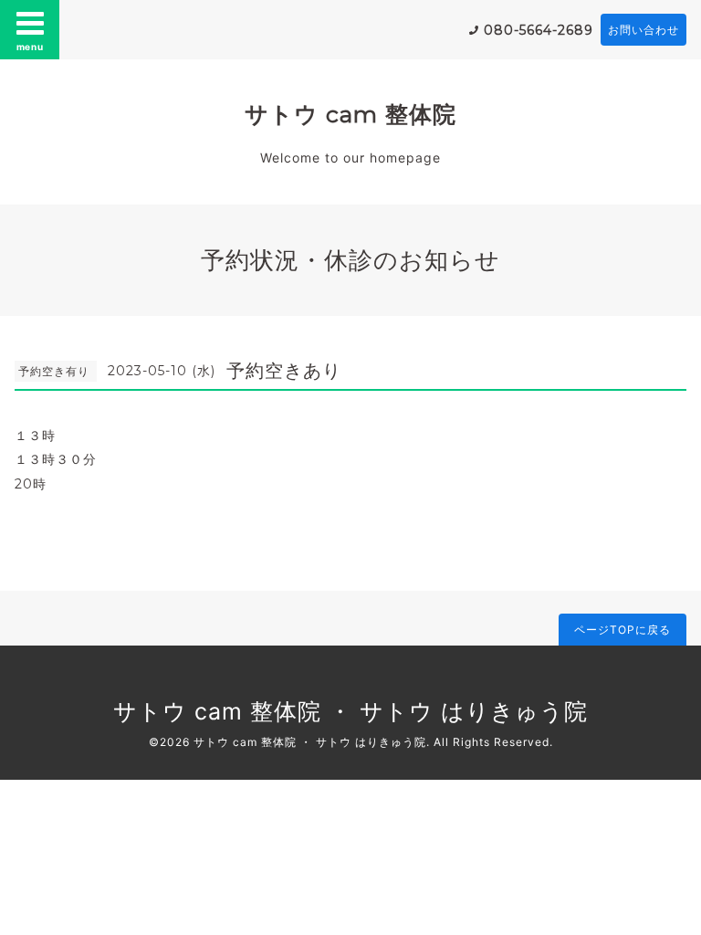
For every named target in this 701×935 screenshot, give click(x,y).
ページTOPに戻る (622, 629)
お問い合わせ (643, 30)
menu (30, 46)
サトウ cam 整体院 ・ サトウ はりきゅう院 (350, 711)
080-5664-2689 (538, 30)
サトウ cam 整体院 (350, 114)
